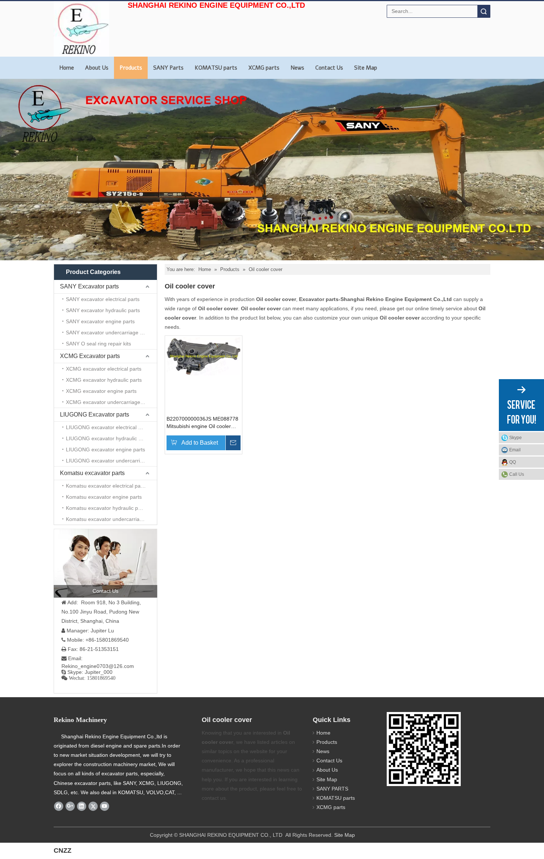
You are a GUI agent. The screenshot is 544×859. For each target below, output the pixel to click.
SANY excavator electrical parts (103, 299)
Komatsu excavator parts (92, 473)
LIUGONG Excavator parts (94, 414)
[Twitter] (93, 806)
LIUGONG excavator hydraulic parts (108, 438)
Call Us (516, 474)
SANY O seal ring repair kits (98, 344)
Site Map (365, 67)
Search (483, 11)
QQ (512, 462)
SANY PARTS (332, 789)
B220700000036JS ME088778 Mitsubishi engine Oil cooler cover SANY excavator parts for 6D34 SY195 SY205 (203, 423)
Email (515, 449)
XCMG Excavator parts (90, 356)
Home (66, 67)
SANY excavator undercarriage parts (109, 332)
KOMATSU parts (216, 67)
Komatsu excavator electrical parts (106, 486)
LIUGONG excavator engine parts (105, 449)
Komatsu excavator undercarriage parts (111, 519)
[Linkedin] (81, 806)
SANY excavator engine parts (100, 321)
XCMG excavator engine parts (101, 391)
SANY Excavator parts (89, 286)
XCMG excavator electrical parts (103, 369)
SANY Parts (168, 67)
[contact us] (105, 563)
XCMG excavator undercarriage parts (110, 402)
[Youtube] (104, 806)
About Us (96, 67)
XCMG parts (263, 67)
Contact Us (329, 67)
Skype (515, 437)
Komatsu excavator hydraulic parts (106, 508)
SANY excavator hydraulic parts (103, 310)
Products (131, 67)
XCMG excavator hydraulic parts (104, 380)
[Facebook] (58, 806)
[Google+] (70, 806)
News (297, 67)
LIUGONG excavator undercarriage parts (111, 461)
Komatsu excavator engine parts (104, 497)
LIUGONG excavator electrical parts (108, 427)
